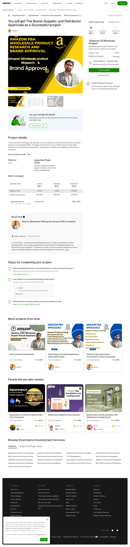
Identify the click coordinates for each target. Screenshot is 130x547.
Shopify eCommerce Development (49, 453)
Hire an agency (16, 499)
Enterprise (14, 502)
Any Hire (13, 509)
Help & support (71, 489)
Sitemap (113, 537)
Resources (69, 499)
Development (33, 15)
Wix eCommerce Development (107, 456)
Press (95, 506)
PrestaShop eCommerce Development (109, 453)
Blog (67, 502)
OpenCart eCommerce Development (80, 453)
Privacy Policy (56, 537)
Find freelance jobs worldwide (48, 496)
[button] (19, 195)
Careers (96, 499)
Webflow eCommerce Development (108, 460)
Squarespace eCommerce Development (80, 460)
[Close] (47, 519)
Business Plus (15, 506)
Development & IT (19, 15)
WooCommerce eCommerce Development (50, 456)
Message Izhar (104, 75)
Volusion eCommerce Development (50, 460)
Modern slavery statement (102, 515)
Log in (113, 3)
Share (120, 16)
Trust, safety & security (101, 512)
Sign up (122, 3)
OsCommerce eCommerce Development (80, 463)
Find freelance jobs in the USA (48, 499)
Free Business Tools (72, 512)
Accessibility (104, 537)
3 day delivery (56, 420)
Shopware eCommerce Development (21, 463)
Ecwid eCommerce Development (49, 463)
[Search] (106, 3)
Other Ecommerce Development (45, 118)
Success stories (71, 493)
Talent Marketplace (17, 493)
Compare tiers (113, 22)
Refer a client (70, 509)
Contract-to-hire (16, 512)
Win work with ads (44, 502)
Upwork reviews (71, 496)
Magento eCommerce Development (21, 453)
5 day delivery (94, 360)
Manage (43, 539)
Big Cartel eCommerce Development (109, 463)
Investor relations (99, 496)
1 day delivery (17, 360)
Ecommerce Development (51, 15)
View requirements (20, 274)
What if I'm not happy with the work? (26, 304)
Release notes (70, 515)
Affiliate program (71, 506)
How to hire (14, 489)
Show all (18, 294)
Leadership (97, 493)
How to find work (43, 489)
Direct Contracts (16, 515)
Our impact (97, 502)
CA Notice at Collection (71, 537)
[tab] (12, 446)
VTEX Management (74, 456)
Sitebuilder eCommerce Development (21, 460)
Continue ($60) (104, 70)
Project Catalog (7, 10)
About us (96, 489)
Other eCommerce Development (19, 467)
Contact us (97, 509)
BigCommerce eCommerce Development (21, 456)
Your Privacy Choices (89, 537)
